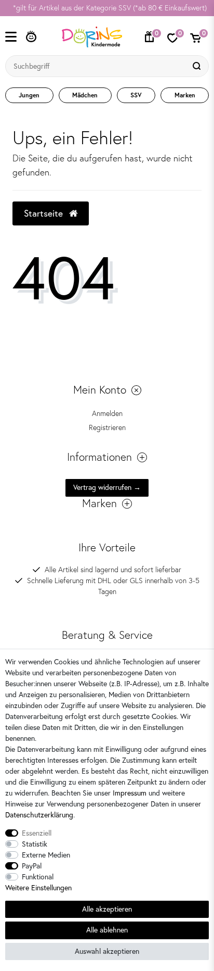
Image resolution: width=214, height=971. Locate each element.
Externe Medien (46, 855)
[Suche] (198, 66)
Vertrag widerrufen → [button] (107, 487)
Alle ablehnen (107, 930)
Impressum (129, 793)
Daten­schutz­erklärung (39, 814)
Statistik (34, 844)
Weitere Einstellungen (38, 887)
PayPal (32, 866)
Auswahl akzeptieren (107, 951)
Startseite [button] (44, 213)
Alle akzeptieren (107, 909)
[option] (107, 8)
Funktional (38, 876)
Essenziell (36, 833)
